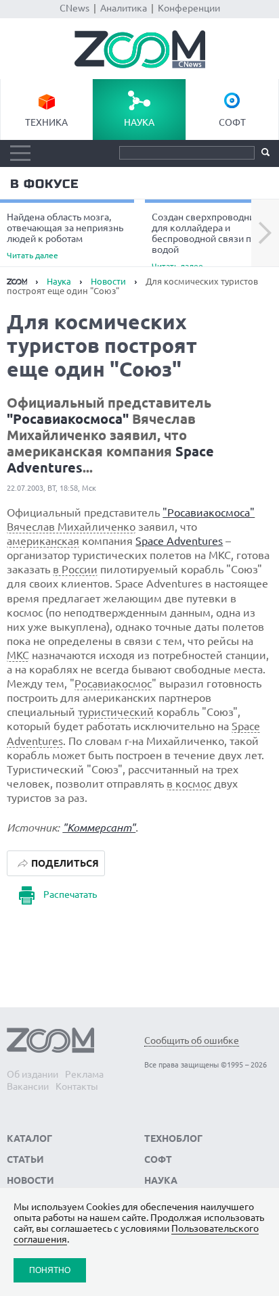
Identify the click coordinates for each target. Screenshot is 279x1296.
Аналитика (123, 8)
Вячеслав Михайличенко (71, 527)
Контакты (77, 1086)
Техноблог (173, 1138)
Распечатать (70, 894)
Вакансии (28, 1086)
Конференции (189, 8)
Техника (46, 122)
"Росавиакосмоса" (68, 419)
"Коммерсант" (98, 827)
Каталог (29, 1138)
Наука (139, 122)
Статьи (25, 1159)
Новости (108, 281)
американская (43, 541)
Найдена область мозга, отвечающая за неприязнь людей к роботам (65, 236)
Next (265, 233)
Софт (232, 122)
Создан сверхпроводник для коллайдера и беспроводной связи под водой (207, 241)
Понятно (49, 1270)
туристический (116, 712)
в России (75, 569)
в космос (189, 783)
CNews (74, 8)
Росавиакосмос (113, 683)
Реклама (84, 1074)
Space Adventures (179, 541)
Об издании (32, 1074)
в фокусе (44, 183)
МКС (18, 655)
